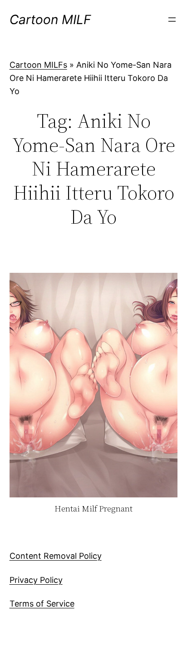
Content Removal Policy (56, 556)
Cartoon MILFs (38, 65)
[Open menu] (172, 19)
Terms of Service (42, 603)
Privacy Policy (36, 580)
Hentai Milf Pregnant (93, 509)
